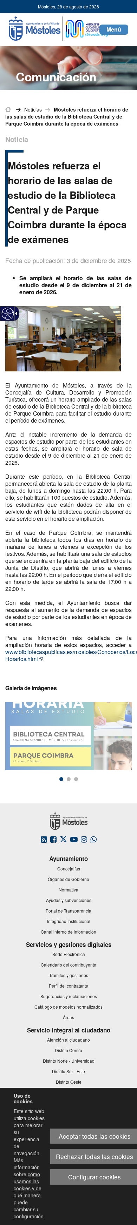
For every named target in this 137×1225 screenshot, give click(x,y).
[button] (113, 30)
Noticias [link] (33, 109)
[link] (7, 314)
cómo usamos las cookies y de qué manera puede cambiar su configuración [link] (29, 1195)
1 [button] (61, 779)
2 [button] (69, 779)
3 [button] (76, 779)
